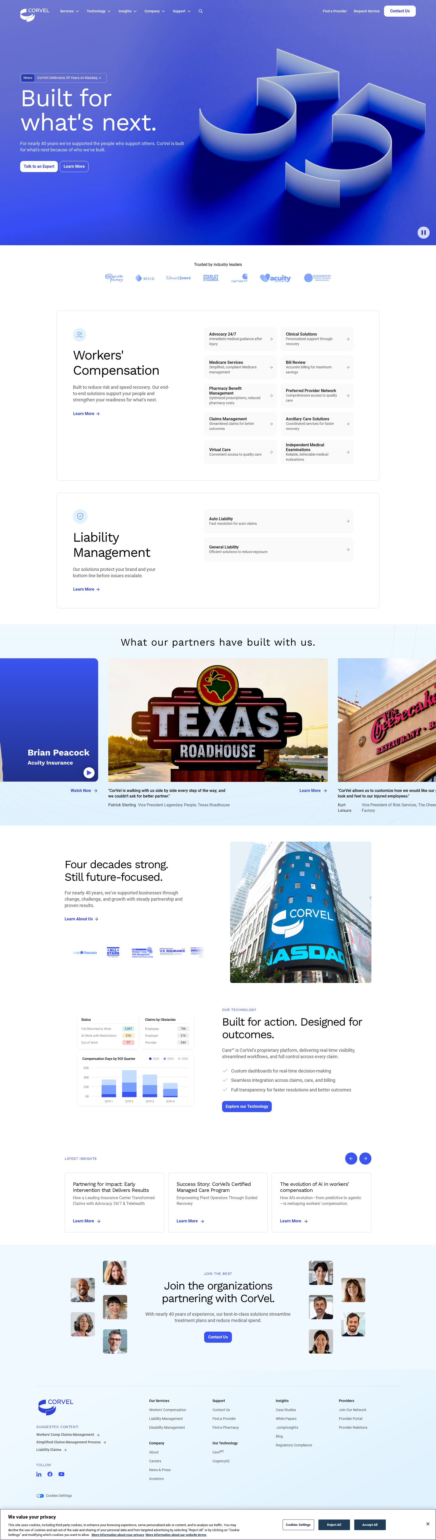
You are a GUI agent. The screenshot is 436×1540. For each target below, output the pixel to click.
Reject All (334, 1525)
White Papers (286, 1419)
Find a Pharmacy (225, 1427)
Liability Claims (48, 1450)
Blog (279, 1436)
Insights (282, 1401)
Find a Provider (335, 11)
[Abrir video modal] (89, 772)
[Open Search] (200, 11)
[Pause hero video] (424, 233)
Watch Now (81, 790)
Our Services (159, 1401)
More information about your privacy (118, 1535)
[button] (71, 11)
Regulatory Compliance (294, 1445)
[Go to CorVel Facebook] (49, 1474)
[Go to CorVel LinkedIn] (38, 1474)
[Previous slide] (351, 1158)
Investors (156, 1479)
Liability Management (166, 1419)
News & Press (160, 1470)
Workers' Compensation (167, 1410)
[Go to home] (84, 1407)
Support (218, 1401)
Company (156, 1443)
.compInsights (287, 1427)
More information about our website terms (176, 1535)
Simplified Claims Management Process (68, 1442)
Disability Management (167, 1427)
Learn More (310, 790)
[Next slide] (365, 1158)
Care (218, 1452)
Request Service (367, 11)
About (154, 1452)
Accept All (369, 1525)
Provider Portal (350, 1419)
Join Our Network (352, 1410)
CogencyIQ (221, 1461)
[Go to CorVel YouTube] (61, 1474)
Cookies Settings (59, 1496)
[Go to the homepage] (34, 11)
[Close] (427, 1523)
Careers (155, 1461)
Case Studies (286, 1410)
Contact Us (221, 1410)
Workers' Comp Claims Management (65, 1435)
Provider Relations (353, 1427)
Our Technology (225, 1443)
